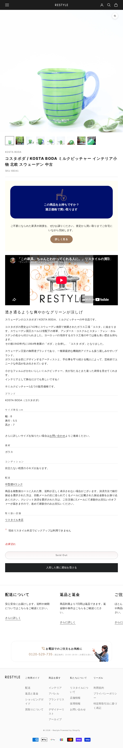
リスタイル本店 (14, 520)
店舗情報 (75, 698)
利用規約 (99, 688)
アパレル (54, 693)
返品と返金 (31, 693)
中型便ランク (14, 484)
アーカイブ (55, 719)
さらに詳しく (13, 618)
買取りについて (34, 709)
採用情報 (75, 703)
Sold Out (62, 555)
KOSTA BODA (13, 152)
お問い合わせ (57, 436)
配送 (27, 688)
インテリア (55, 688)
